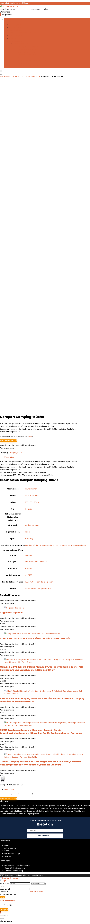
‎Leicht (28, 532)
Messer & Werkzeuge (27, 55)
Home (2, 76)
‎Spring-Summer (32, 525)
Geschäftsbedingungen (14, 868)
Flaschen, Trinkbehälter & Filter (22, 33)
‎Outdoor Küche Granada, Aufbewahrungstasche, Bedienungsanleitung (55, 545)
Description (9, 789)
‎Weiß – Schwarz (32, 495)
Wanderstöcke (24, 63)
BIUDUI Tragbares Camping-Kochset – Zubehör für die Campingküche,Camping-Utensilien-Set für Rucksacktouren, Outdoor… (41, 732)
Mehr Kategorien (16, 41)
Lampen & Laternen (26, 52)
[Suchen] (47, 9)
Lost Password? (36, 891)
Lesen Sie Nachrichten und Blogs (14, 3)
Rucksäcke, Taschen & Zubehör (31, 57)
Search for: (4, 9)
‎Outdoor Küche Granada (36, 562)
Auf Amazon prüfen (8, 440)
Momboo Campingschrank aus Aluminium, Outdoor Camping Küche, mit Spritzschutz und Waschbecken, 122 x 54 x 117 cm (41, 668)
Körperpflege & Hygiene (28, 49)
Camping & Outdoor (18, 76)
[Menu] (1, 71)
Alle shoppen (10, 848)
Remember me (9, 894)
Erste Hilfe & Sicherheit (18, 27)
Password (4, 891)
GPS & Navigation (16, 35)
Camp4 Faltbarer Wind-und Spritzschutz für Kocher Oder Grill (35, 638)
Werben (7, 856)
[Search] (1, 74)
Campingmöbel (15, 24)
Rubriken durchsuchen (14, 19)
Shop (7, 76)
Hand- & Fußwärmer (18, 38)
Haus (6, 845)
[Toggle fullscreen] (3, 915)
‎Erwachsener (31, 489)
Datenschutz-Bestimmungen (17, 865)
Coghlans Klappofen (11, 612)
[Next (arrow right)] (3, 918)
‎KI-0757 (28, 509)
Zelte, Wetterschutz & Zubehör (31, 66)
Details (30, 436)
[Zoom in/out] (1, 915)
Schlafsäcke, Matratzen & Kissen (32, 60)
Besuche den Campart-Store (38, 588)
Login (2, 897)
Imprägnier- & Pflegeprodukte (31, 46)
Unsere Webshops (12, 853)
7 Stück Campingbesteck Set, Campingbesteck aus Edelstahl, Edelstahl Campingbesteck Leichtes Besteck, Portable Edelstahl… (40, 763)
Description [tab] (9, 457)
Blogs (6, 851)
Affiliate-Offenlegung (13, 870)
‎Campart (29, 555)
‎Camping (29, 538)
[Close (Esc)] (7, 915)
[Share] (5, 915)
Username (4, 889)
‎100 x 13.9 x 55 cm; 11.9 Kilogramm (39, 582)
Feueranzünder (15, 30)
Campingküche (15, 22)
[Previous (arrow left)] (1, 918)
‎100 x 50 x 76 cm (32, 502)
